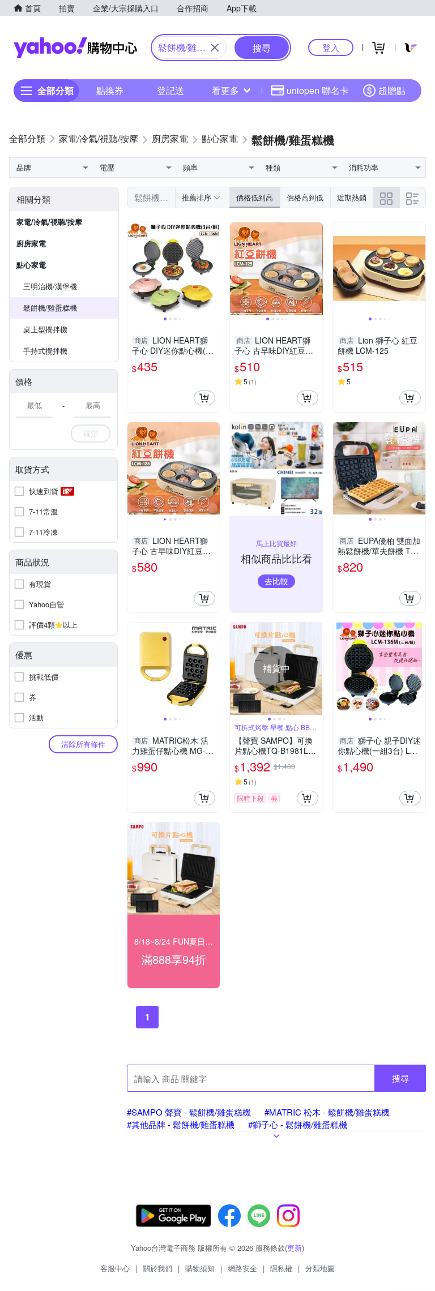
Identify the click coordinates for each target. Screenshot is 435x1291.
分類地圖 (320, 1268)
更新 (294, 1247)
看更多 (225, 90)
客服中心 (115, 1268)
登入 (330, 47)
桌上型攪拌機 (45, 329)
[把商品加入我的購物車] (204, 398)
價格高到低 (305, 197)
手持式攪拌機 (45, 350)
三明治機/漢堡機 (50, 286)
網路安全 (242, 1268)
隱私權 (281, 1268)
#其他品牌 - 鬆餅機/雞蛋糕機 (180, 1124)
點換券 (109, 90)
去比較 (276, 580)
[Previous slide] (134, 269)
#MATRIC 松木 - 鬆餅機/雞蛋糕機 (327, 1112)
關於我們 (157, 1268)
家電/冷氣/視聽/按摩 (49, 221)
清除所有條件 (83, 744)
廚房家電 (31, 243)
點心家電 (31, 264)
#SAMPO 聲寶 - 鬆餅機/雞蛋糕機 (189, 1112)
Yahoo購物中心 (75, 47)
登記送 (170, 90)
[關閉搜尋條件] (214, 47)
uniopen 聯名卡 (318, 90)
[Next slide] (212, 269)
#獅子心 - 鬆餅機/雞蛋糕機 (297, 1124)
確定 (90, 433)
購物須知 (200, 1268)
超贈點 (392, 90)
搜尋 (400, 1078)
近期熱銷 (351, 197)
